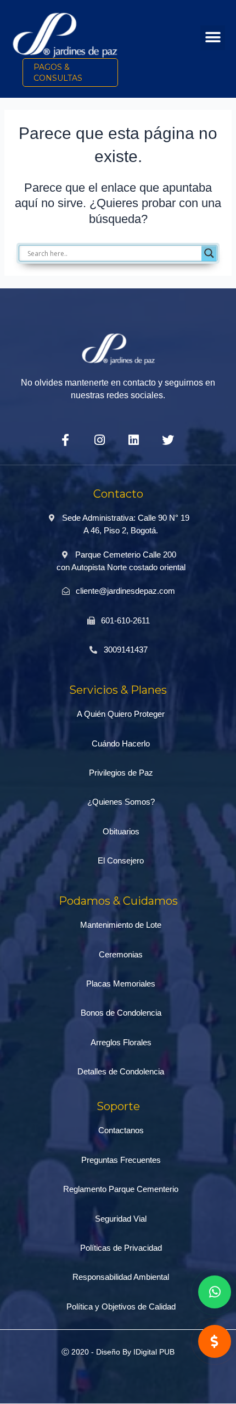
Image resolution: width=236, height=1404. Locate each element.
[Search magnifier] (209, 253)
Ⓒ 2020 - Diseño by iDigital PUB (118, 1351)
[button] (212, 37)
